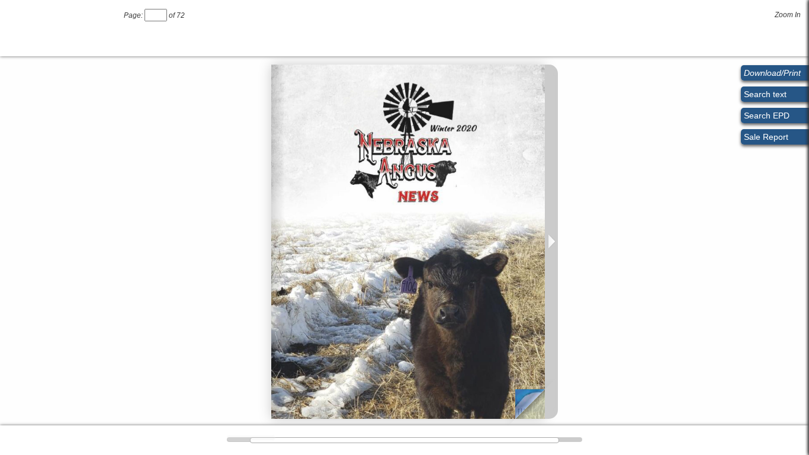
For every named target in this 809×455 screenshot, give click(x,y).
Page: (133, 15)
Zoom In (788, 15)
